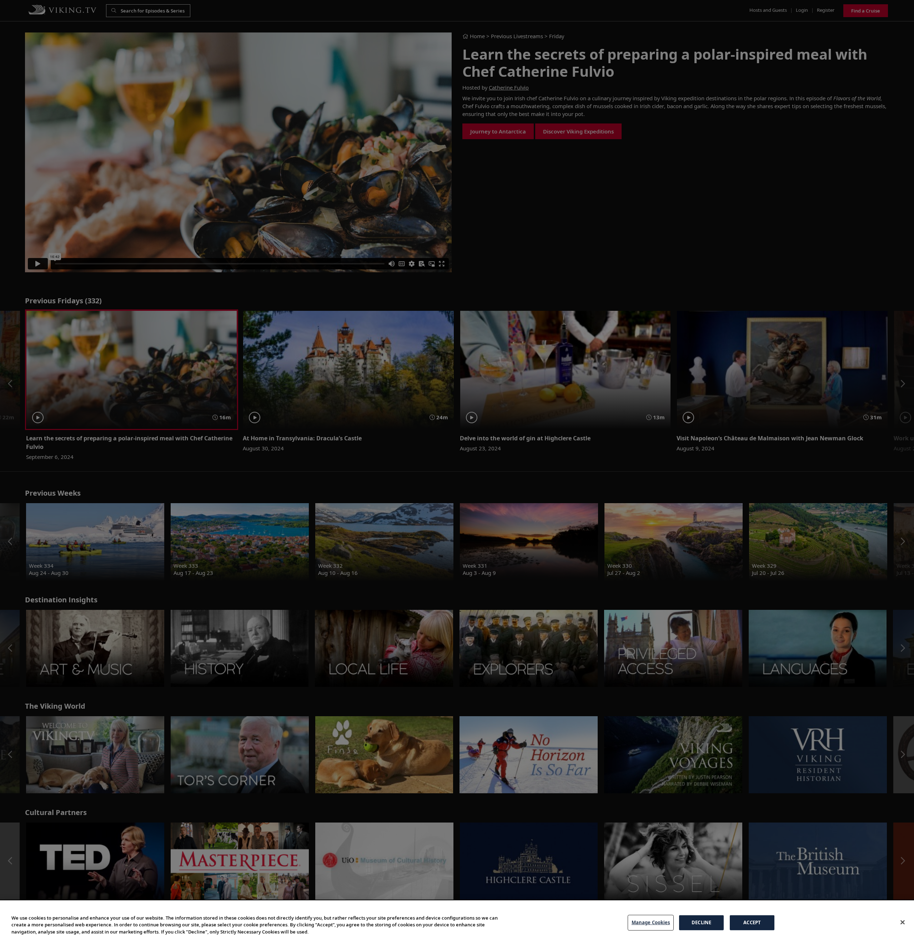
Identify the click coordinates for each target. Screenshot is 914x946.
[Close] (902, 922)
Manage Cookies (651, 922)
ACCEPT (752, 922)
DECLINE (701, 922)
